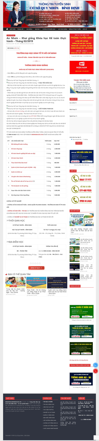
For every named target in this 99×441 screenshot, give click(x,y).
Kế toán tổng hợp (16, 149)
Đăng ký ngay (35, 268)
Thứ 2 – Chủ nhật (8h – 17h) (86, 411)
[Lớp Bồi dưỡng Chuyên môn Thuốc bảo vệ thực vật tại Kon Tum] (82, 214)
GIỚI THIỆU (12, 29)
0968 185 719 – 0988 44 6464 (86, 415)
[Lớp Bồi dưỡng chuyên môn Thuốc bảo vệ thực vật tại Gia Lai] (75, 247)
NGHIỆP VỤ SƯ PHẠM (21, 217)
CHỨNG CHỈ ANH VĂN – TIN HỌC (17, 211)
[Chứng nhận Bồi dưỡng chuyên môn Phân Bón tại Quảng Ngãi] (75, 264)
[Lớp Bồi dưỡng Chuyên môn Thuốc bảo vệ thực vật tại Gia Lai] (75, 238)
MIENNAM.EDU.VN (37, 134)
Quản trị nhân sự (16, 172)
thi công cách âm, (74, 360)
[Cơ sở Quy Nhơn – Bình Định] (7, 29)
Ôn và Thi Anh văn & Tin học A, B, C (22, 181)
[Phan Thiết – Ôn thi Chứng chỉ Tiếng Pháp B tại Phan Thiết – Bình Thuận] (36, 278)
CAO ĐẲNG (29, 29)
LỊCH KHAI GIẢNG (62, 29)
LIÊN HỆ (85, 29)
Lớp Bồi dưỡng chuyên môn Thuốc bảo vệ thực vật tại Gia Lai (86, 249)
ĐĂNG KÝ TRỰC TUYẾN (75, 29)
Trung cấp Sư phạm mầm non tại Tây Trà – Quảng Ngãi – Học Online (15, 290)
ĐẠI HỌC (37, 29)
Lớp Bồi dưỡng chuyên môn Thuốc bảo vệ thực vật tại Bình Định (86, 258)
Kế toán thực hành (17, 158)
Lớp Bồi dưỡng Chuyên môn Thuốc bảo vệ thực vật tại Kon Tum (81, 230)
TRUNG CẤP (20, 29)
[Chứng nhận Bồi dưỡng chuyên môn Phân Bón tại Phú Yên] (75, 274)
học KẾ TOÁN (32, 116)
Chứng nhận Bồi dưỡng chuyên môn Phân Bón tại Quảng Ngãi (86, 267)
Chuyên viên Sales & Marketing (20, 176)
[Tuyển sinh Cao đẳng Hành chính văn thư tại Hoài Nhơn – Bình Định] (57, 278)
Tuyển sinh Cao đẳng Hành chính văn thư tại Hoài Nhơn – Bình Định (57, 291)
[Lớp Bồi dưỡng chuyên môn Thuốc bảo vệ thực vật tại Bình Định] (75, 255)
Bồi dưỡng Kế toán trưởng (19, 144)
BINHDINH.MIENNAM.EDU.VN (13, 402)
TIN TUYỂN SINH (10, 35)
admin (18, 43)
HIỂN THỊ (16, 48)
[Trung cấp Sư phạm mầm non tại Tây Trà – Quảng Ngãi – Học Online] (15, 278)
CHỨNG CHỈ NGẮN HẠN (49, 29)
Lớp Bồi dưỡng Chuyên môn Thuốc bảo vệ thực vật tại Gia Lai (86, 241)
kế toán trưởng (19, 111)
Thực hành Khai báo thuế (19, 163)
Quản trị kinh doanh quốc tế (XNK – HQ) (23, 167)
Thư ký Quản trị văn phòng (19, 186)
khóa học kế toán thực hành (28, 43)
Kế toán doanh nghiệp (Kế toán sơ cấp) (23, 153)
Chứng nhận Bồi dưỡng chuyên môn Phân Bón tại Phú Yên (86, 276)
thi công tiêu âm (83, 360)
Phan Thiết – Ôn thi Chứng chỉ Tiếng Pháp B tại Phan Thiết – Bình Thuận (36, 291)
